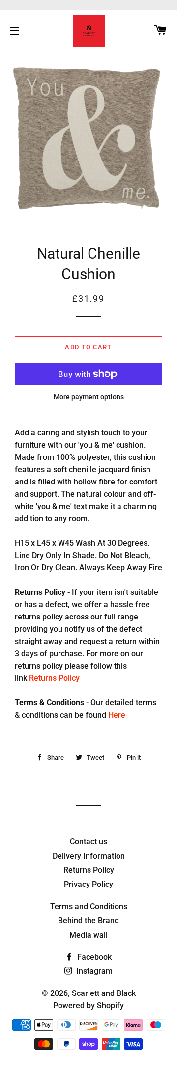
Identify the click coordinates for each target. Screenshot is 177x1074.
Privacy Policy (88, 884)
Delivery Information (89, 855)
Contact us (88, 841)
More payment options (89, 397)
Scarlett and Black (104, 993)
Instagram (93, 971)
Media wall (88, 935)
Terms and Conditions (88, 906)
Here (116, 715)
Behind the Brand (88, 920)
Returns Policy (54, 678)
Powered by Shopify (88, 1005)
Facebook (93, 957)
